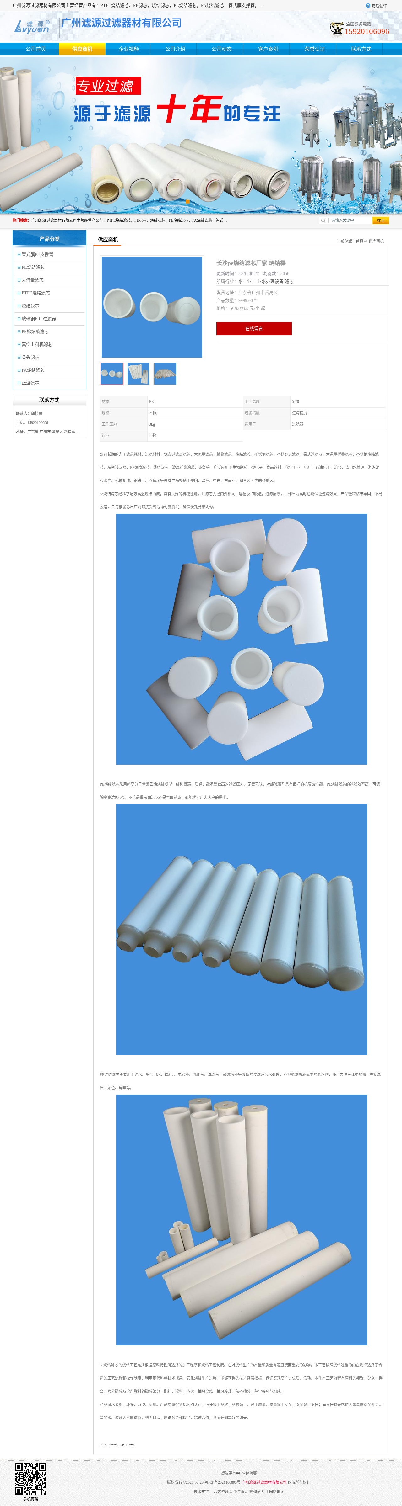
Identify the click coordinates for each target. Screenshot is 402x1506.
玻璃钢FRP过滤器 (39, 318)
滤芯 (289, 281)
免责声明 (240, 1492)
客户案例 (268, 49)
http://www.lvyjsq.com (117, 1444)
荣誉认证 (315, 49)
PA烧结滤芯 (33, 370)
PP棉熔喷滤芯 (35, 331)
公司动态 (222, 49)
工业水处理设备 (268, 281)
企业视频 (129, 49)
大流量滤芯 (33, 280)
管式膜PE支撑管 (37, 254)
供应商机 (82, 49)
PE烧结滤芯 (33, 267)
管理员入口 (258, 1492)
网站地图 (276, 1492)
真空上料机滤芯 (37, 344)
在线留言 (254, 328)
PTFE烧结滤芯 (36, 293)
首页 (359, 241)
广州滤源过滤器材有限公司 (264, 1482)
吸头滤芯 (30, 357)
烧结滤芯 (30, 306)
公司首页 (36, 49)
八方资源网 (223, 1492)
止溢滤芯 (30, 383)
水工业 (245, 281)
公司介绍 (175, 49)
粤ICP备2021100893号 (222, 1482)
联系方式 (361, 49)
